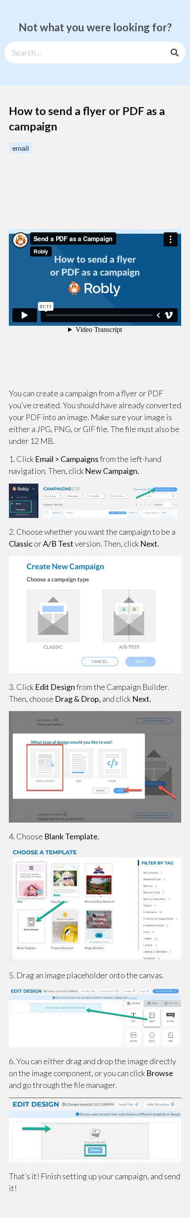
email (20, 148)
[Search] (174, 52)
